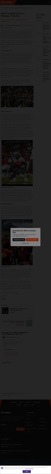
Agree (27, 471)
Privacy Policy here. (29, 468)
